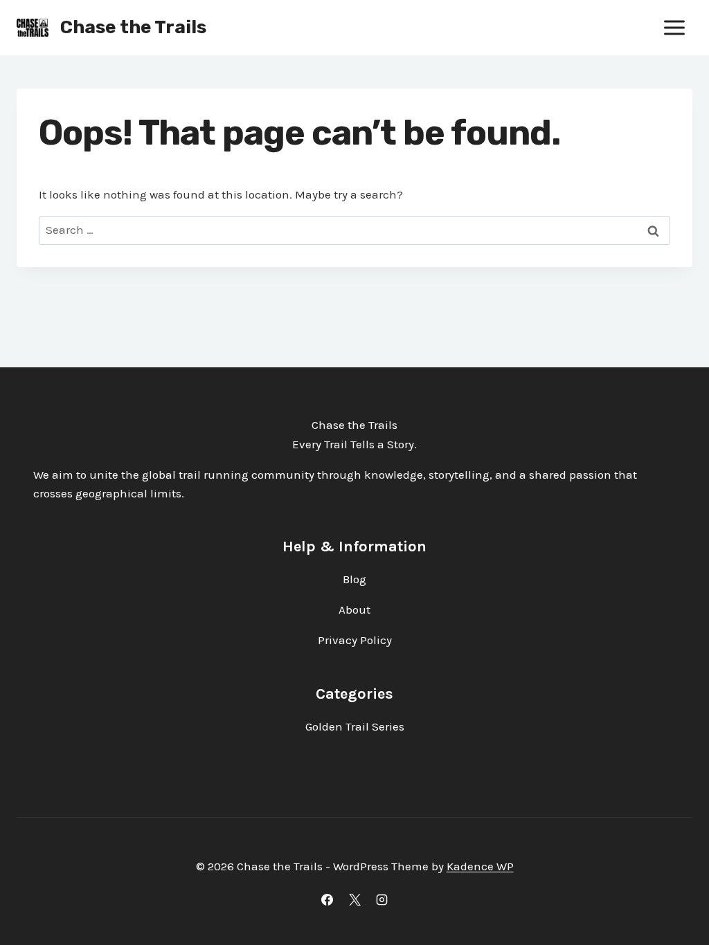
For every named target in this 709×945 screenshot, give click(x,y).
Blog (354, 579)
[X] (354, 899)
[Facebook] (327, 899)
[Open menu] (674, 27)
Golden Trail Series (354, 726)
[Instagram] (381, 899)
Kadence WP (480, 866)
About (354, 609)
